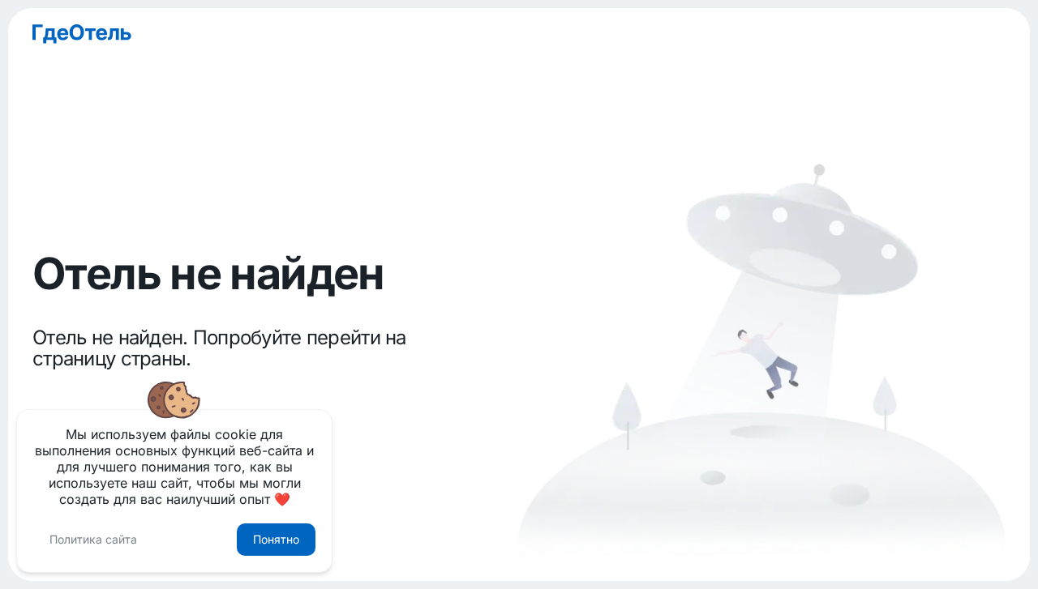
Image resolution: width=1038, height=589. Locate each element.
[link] (519, 34)
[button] (93, 539)
